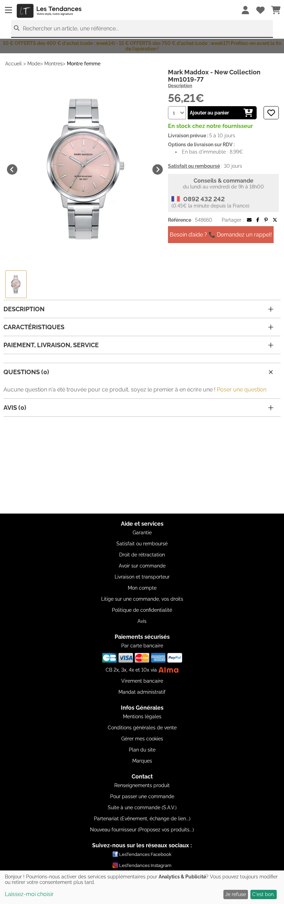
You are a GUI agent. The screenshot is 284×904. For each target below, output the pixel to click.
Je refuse (235, 894)
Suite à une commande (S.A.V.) (142, 807)
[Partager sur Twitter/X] (275, 220)
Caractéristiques (33, 327)
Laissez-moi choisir (29, 894)
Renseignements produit (142, 785)
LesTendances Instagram (145, 865)
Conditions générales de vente (142, 727)
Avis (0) (14, 407)
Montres (53, 63)
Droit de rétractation (142, 554)
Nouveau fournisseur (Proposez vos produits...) (142, 829)
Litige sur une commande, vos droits (142, 599)
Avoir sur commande (142, 566)
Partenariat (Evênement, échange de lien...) (142, 818)
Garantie (142, 532)
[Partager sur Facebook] (258, 220)
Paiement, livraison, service (51, 345)
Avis (142, 621)
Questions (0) (26, 372)
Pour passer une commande (142, 796)
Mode (33, 63)
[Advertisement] (142, 465)
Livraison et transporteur (142, 577)
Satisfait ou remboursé (142, 543)
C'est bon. (263, 894)
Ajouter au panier (209, 113)
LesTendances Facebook (145, 854)
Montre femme (83, 63)
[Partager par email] (249, 220)
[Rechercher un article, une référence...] (16, 28)
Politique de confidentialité (142, 610)
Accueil (13, 63)
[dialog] (142, 887)
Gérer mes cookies (142, 738)
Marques (142, 761)
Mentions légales (142, 716)
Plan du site (142, 750)
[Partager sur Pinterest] (266, 220)
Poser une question (241, 389)
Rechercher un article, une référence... (71, 28)
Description (180, 85)
